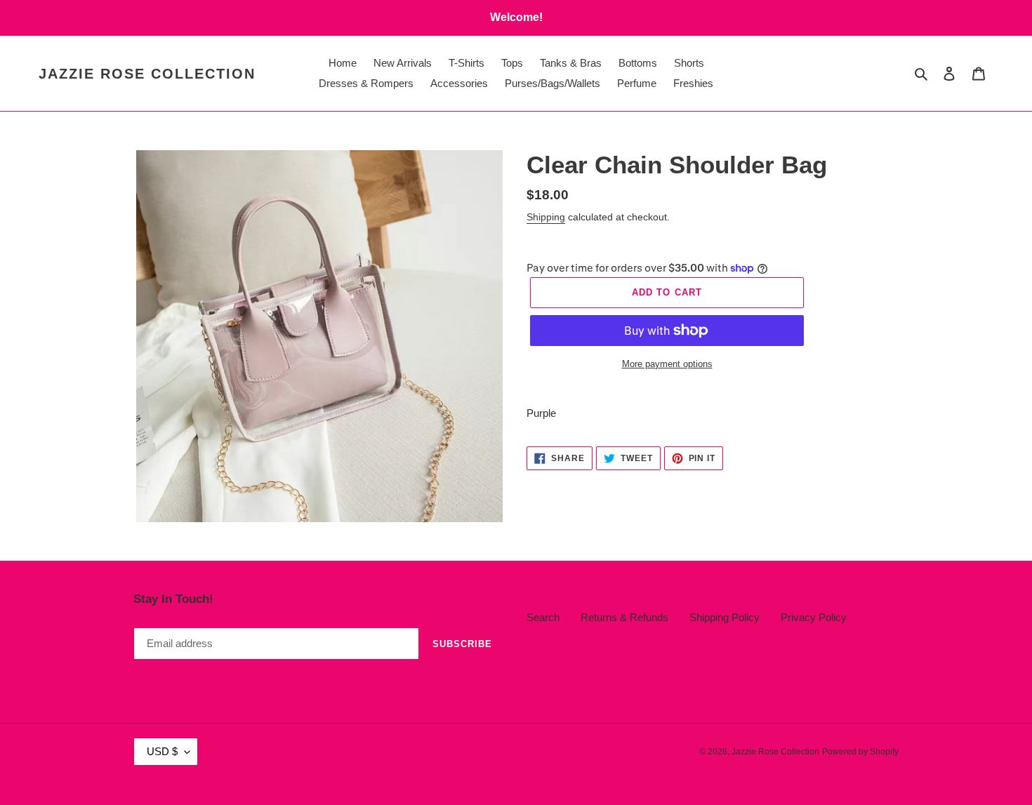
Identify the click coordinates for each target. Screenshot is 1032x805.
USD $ (162, 751)
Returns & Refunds (624, 617)
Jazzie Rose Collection (147, 73)
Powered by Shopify (860, 752)
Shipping (546, 216)
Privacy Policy (814, 617)
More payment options (667, 364)
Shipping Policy (724, 617)
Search (543, 617)
